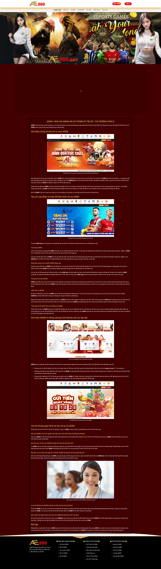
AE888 (33, 125)
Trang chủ (57, 10)
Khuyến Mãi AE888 (118, 556)
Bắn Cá (65, 10)
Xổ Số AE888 (63, 556)
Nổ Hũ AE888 (63, 547)
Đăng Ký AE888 (117, 544)
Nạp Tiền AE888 (117, 547)
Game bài (81, 10)
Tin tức (104, 10)
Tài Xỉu (88, 10)
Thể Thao (96, 10)
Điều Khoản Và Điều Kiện (93, 550)
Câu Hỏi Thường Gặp (92, 559)
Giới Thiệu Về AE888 (91, 544)
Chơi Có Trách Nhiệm (92, 556)
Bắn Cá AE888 (63, 553)
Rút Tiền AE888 (117, 550)
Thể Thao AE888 (64, 544)
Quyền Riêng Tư (90, 553)
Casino (73, 10)
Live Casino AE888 (65, 550)
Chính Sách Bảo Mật (91, 547)
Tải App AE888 (117, 553)
